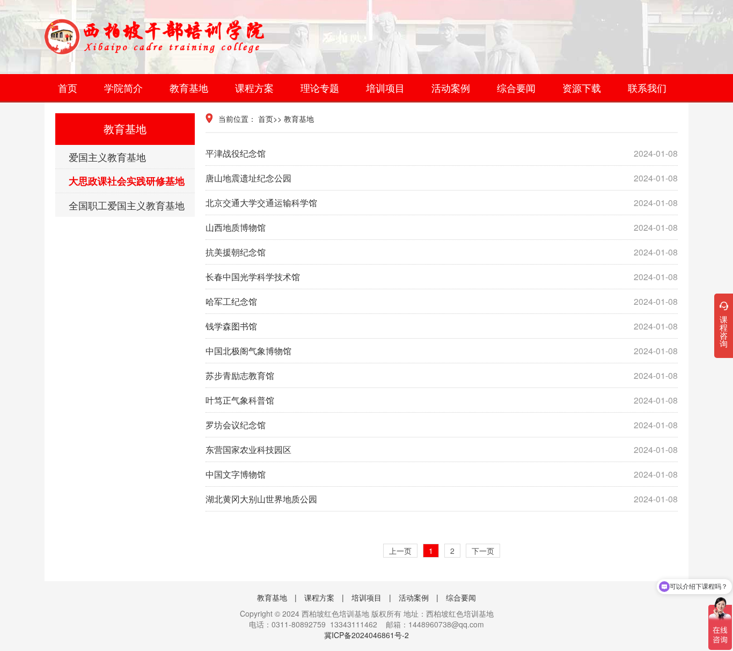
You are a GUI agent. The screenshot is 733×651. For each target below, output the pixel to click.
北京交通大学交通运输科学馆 (442, 202)
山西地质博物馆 (442, 227)
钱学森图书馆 (442, 326)
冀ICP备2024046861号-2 (366, 635)
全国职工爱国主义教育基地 (127, 205)
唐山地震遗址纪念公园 (442, 178)
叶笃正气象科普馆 (442, 400)
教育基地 (189, 87)
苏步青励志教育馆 (442, 375)
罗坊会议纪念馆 (442, 425)
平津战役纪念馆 (442, 153)
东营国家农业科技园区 (442, 449)
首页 (67, 87)
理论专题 (319, 87)
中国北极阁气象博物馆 (442, 351)
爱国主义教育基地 (107, 157)
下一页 (483, 550)
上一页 (400, 550)
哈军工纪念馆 (442, 301)
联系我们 (647, 87)
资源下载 (581, 87)
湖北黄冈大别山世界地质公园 (442, 499)
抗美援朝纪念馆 (442, 252)
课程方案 (254, 87)
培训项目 (385, 87)
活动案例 (450, 87)
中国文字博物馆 (442, 474)
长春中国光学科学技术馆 (442, 276)
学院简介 (123, 87)
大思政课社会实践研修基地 (127, 181)
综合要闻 (516, 87)
